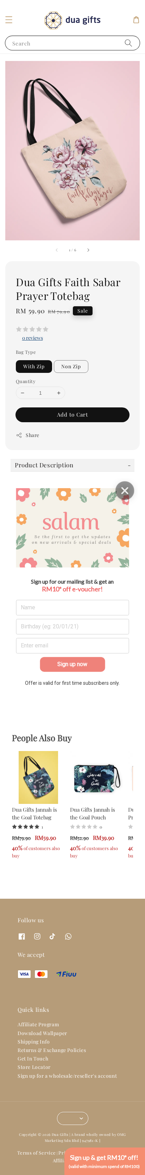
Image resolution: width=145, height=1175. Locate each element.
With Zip (34, 366)
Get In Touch (33, 1058)
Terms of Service (36, 1153)
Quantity (26, 381)
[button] (9, 19)
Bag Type (26, 352)
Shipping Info (34, 1041)
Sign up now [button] (72, 664)
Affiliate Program (38, 1024)
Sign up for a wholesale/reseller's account (67, 1075)
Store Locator (34, 1067)
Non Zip (71, 366)
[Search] (128, 43)
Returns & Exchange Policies (52, 1050)
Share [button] (32, 435)
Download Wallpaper (42, 1033)
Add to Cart (72, 414)
